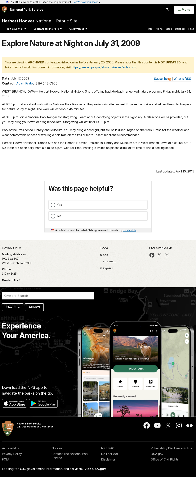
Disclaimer (108, 459)
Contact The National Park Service (69, 456)
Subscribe (161, 78)
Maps (169, 28)
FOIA (5, 459)
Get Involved (76, 28)
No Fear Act (109, 454)
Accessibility (10, 448)
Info (150, 28)
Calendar (180, 28)
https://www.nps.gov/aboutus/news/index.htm (104, 67)
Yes (59, 205)
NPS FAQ (107, 448)
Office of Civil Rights (165, 459)
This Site (13, 307)
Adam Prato (24, 83)
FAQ (105, 254)
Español (107, 268)
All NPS (34, 307)
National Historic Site (40, 20)
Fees (191, 28)
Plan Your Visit (14, 28)
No (59, 216)
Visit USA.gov (95, 469)
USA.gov (157, 454)
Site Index (109, 261)
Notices (56, 448)
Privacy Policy (12, 454)
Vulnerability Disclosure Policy (171, 448)
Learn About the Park (46, 28)
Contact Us (10, 280)
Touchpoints (129, 230)
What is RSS (182, 78)
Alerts (159, 28)
